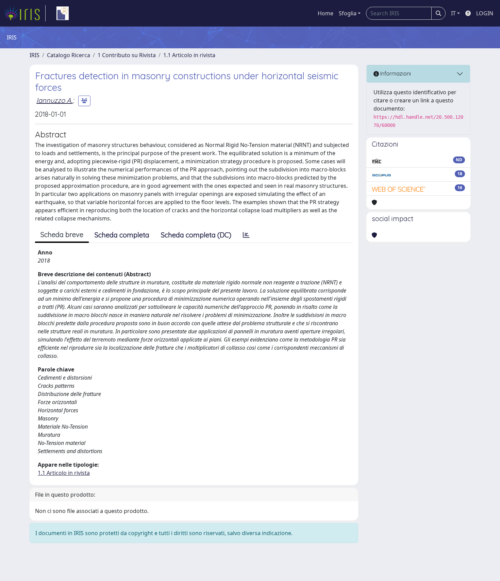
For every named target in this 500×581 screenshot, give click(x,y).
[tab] (246, 235)
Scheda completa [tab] (122, 235)
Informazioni (395, 73)
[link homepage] (25, 13)
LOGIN (484, 13)
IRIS (34, 55)
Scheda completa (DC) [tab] (196, 235)
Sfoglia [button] (347, 13)
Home (325, 13)
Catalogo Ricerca (68, 55)
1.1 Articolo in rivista (189, 55)
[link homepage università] (62, 13)
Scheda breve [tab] (61, 234)
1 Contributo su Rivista (127, 55)
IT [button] (453, 13)
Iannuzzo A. (54, 100)
